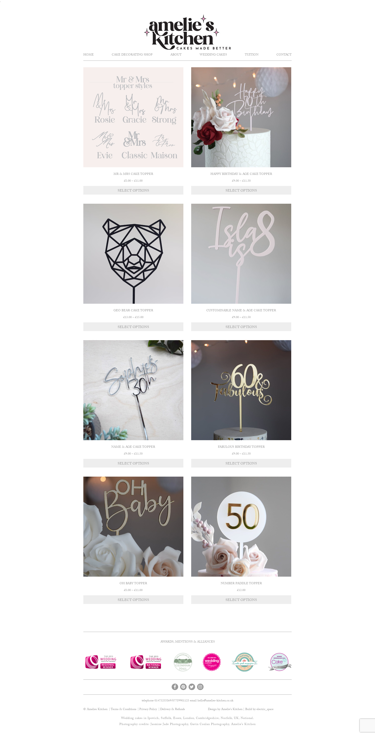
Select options (133, 191)
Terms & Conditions (123, 709)
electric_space (265, 709)
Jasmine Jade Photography (169, 724)
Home (88, 55)
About (176, 55)
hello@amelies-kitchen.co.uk (215, 701)
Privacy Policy (148, 709)
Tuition (251, 55)
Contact (284, 55)
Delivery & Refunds (172, 709)
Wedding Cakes (213, 55)
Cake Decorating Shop (132, 55)
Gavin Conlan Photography (209, 724)
